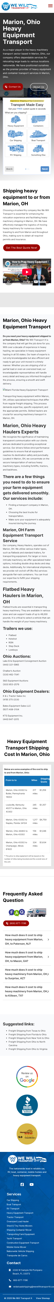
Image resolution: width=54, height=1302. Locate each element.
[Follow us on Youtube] (31, 1184)
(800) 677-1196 (18, 923)
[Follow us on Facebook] (22, 1184)
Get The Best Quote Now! (21, 247)
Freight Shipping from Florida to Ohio (28, 1034)
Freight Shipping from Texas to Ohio (27, 1030)
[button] (27, 5)
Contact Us (15, 86)
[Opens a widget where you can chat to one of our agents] (43, 1293)
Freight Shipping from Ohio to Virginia (28, 1049)
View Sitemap (43, 1298)
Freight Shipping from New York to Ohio (29, 1038)
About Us (38, 86)
